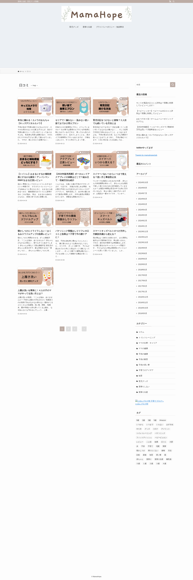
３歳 (158, 464)
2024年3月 (142, 215)
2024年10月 (143, 182)
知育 (140, 376)
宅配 (158, 446)
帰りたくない (153, 451)
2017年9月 (142, 275)
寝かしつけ (140, 451)
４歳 (164, 464)
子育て (150, 446)
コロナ (155, 429)
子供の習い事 (144, 365)
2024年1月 (142, 226)
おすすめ (169, 425)
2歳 (143, 420)
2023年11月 (143, 237)
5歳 (155, 420)
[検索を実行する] (172, 84)
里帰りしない (144, 387)
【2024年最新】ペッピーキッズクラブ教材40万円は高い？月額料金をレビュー (155, 128)
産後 (144, 455)
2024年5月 (142, 204)
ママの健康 (143, 348)
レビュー (139, 442)
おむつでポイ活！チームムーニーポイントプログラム (154, 120)
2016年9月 (142, 313)
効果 (156, 442)
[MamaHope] (96, 14)
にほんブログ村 (141, 404)
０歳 (138, 464)
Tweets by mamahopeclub (146, 155)
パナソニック (160, 433)
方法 (169, 451)
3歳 (149, 420)
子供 (143, 446)
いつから (139, 425)
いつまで (149, 425)
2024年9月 (142, 188)
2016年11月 (143, 302)
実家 (164, 446)
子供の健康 (143, 354)
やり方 (139, 429)
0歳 (137, 420)
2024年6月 (142, 199)
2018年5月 (142, 270)
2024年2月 (142, 221)
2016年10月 (143, 308)
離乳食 (168, 459)
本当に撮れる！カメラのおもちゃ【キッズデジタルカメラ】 (154, 136)
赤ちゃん (139, 459)
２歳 (151, 464)
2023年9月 (142, 248)
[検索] (173, 1)
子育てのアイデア (146, 370)
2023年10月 (143, 242)
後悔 (163, 451)
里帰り (149, 459)
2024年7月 (142, 193)
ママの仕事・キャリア (148, 343)
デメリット (165, 429)
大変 (171, 442)
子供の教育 (143, 359)
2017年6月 (142, 281)
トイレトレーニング (147, 337)
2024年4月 (142, 210)
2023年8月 (142, 253)
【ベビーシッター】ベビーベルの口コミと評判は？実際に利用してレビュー (154, 112)
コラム (141, 332)
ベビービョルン (161, 438)
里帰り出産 (143, 392)
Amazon (163, 420)
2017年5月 (142, 286)
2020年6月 (142, 259)
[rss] (170, 1)
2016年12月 (143, 297)
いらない (159, 425)
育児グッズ (143, 381)
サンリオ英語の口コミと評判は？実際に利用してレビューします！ (154, 104)
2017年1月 (142, 292)
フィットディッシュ (144, 438)
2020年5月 (142, 264)
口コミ (163, 442)
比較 (138, 455)
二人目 (149, 442)
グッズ (147, 429)
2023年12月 (143, 231)
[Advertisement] (96, 49)
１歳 (144, 464)
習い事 (158, 455)
